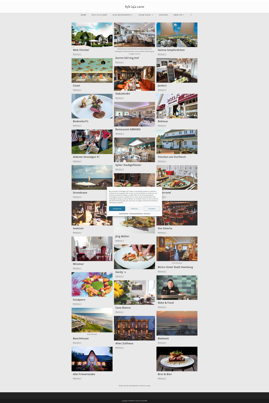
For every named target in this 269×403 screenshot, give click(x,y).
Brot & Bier (165, 374)
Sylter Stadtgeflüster (128, 165)
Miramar (78, 264)
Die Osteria (165, 228)
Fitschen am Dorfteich (172, 157)
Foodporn (79, 299)
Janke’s (162, 85)
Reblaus (163, 121)
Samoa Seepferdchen (171, 50)
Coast (76, 85)
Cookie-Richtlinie (124, 213)
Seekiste (78, 228)
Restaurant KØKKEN (127, 129)
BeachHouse (81, 338)
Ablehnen (134, 209)
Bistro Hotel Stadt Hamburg (175, 267)
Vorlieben (151, 209)
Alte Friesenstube (84, 374)
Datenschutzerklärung (136, 213)
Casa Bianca (123, 307)
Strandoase (80, 192)
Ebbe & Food (166, 302)
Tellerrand (164, 192)
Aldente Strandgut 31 (86, 157)
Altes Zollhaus (124, 343)
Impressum (147, 213)
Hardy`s (120, 272)
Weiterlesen (77, 54)
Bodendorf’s (81, 121)
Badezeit (163, 338)
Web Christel (81, 50)
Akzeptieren (117, 209)
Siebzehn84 (122, 93)
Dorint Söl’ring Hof (127, 58)
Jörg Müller (122, 236)
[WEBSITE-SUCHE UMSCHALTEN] (189, 15)
